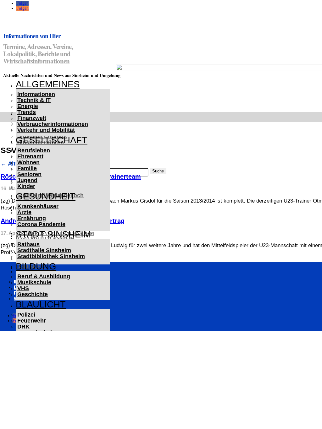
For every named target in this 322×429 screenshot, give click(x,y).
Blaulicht (41, 304)
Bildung (36, 266)
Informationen (36, 94)
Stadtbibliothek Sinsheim (51, 256)
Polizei (26, 315)
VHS (23, 288)
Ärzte (24, 212)
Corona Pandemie (41, 224)
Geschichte (32, 294)
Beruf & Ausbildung (43, 276)
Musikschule (34, 282)
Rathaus (28, 244)
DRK (23, 326)
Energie (27, 106)
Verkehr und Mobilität (46, 130)
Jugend (27, 180)
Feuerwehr (31, 321)
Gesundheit (45, 196)
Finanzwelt (31, 118)
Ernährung (31, 218)
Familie (27, 168)
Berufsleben (33, 150)
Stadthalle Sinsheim (44, 250)
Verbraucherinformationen (52, 124)
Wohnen (28, 162)
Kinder (26, 186)
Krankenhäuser (37, 206)
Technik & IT (34, 100)
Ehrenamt (30, 156)
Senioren (29, 174)
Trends (26, 112)
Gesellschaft (51, 140)
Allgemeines (48, 84)
